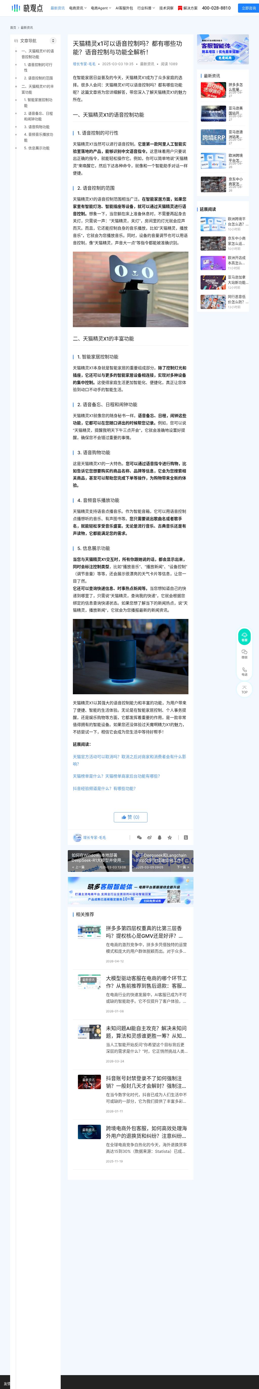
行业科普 (144, 8)
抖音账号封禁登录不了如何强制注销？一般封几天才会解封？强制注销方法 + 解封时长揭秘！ (146, 1082)
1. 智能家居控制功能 (38, 102)
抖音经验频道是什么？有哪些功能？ (105, 788)
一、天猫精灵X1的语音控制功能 (37, 54)
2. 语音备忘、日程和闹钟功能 (38, 116)
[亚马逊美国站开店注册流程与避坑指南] (213, 114)
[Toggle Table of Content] (53, 40)
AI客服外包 (124, 8)
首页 (13, 28)
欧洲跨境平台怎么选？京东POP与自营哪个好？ (237, 222)
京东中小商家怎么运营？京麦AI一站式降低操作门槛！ (237, 241)
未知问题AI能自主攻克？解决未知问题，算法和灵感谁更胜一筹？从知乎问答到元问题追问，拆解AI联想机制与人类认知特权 (146, 1032)
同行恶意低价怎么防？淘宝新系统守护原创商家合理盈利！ (237, 299)
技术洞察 (166, 8)
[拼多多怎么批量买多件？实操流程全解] (213, 90)
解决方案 (190, 8)
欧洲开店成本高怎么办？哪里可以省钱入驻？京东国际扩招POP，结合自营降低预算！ (237, 260)
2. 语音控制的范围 (38, 78)
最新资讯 (58, 8)
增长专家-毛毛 (84, 64)
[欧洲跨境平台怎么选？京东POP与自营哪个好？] (213, 161)
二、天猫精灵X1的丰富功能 (37, 89)
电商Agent (99, 8)
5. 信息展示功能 (37, 148)
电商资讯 (76, 8)
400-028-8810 (216, 8)
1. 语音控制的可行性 (38, 67)
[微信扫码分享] (139, 837)
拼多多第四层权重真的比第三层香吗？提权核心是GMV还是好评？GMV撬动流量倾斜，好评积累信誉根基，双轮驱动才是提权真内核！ (145, 932)
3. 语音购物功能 (37, 127)
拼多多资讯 (90, 930)
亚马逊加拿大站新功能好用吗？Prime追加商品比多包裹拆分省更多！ (238, 280)
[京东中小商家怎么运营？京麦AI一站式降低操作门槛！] (213, 185)
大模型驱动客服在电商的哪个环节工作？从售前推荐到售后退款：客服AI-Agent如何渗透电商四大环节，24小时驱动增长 (146, 982)
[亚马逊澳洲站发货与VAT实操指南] (213, 137)
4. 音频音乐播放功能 (38, 137)
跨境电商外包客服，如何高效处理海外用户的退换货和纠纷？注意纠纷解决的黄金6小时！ (146, 1132)
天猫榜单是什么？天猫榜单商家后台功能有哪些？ (117, 776)
